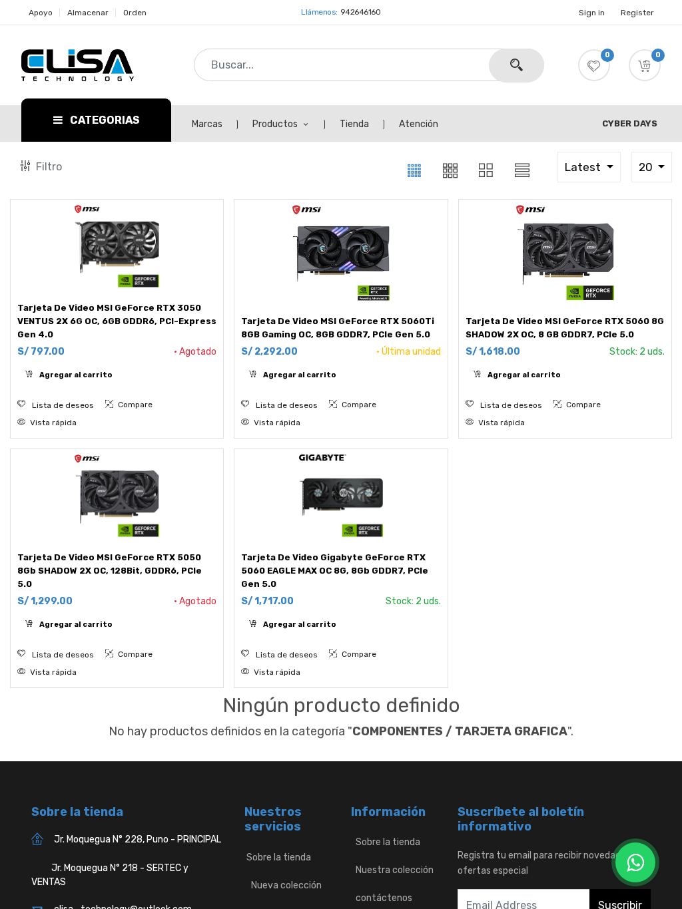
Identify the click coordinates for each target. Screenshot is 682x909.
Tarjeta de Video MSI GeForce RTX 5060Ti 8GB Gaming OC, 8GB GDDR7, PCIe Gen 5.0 (337, 327)
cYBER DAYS (629, 123)
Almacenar (88, 12)
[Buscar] (516, 66)
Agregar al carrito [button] (75, 375)
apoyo (41, 12)
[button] (645, 65)
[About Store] (352, 842)
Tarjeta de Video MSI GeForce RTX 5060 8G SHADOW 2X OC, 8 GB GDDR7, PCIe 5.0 (565, 327)
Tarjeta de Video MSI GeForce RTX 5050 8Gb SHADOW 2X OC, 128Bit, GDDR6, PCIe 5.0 (109, 570)
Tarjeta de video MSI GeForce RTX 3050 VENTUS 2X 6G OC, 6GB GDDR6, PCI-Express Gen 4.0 (116, 321)
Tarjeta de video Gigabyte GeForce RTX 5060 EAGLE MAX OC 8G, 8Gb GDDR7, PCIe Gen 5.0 (334, 570)
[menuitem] (214, 124)
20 (647, 167)
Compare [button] (134, 404)
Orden (135, 12)
